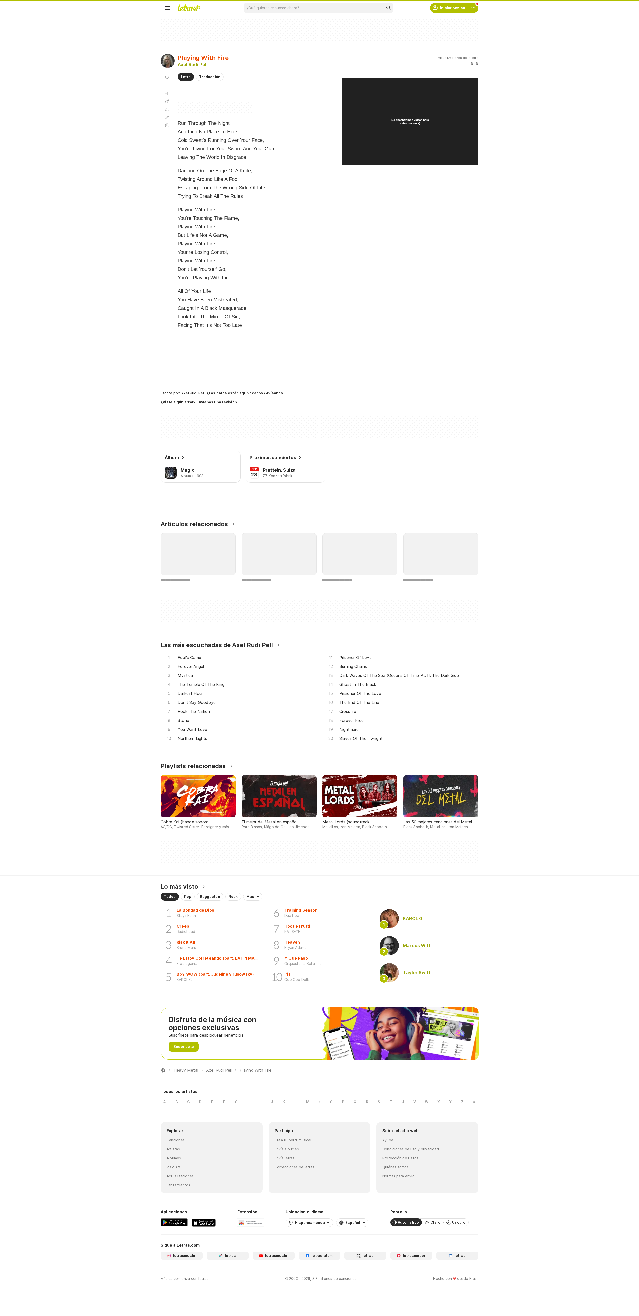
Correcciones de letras (294, 1167)
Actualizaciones (180, 1176)
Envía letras (285, 1158)
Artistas (173, 1149)
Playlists (174, 1167)
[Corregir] (167, 117)
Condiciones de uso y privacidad (410, 1149)
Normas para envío (398, 1176)
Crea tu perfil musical (293, 1140)
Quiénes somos (395, 1167)
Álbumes (174, 1158)
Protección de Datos (400, 1158)
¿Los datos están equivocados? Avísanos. (245, 393)
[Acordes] (167, 101)
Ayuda (387, 1140)
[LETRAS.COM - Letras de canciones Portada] (189, 8)
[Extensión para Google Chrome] (250, 1222)
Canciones (176, 1140)
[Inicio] (163, 1070)
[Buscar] (388, 8)
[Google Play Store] (174, 1222)
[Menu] (168, 8)
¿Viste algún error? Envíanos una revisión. (199, 402)
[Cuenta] (473, 8)
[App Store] (204, 1222)
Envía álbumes (287, 1149)
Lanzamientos (178, 1185)
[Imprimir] (167, 109)
